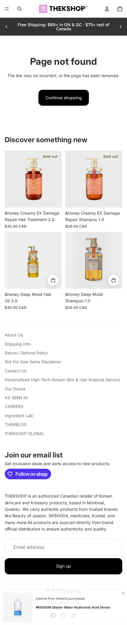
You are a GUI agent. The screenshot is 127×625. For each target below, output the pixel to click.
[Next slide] (120, 26)
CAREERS (14, 406)
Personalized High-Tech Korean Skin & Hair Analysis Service (62, 379)
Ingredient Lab (19, 415)
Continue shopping (63, 97)
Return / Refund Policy (26, 352)
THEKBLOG (16, 424)
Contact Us (15, 370)
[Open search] (19, 8)
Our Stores (15, 388)
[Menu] (7, 9)
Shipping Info (17, 344)
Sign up (63, 565)
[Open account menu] (106, 8)
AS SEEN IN (16, 397)
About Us (14, 334)
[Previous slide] (6, 26)
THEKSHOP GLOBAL (25, 433)
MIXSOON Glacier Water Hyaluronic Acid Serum (73, 607)
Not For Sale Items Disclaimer (33, 361)
